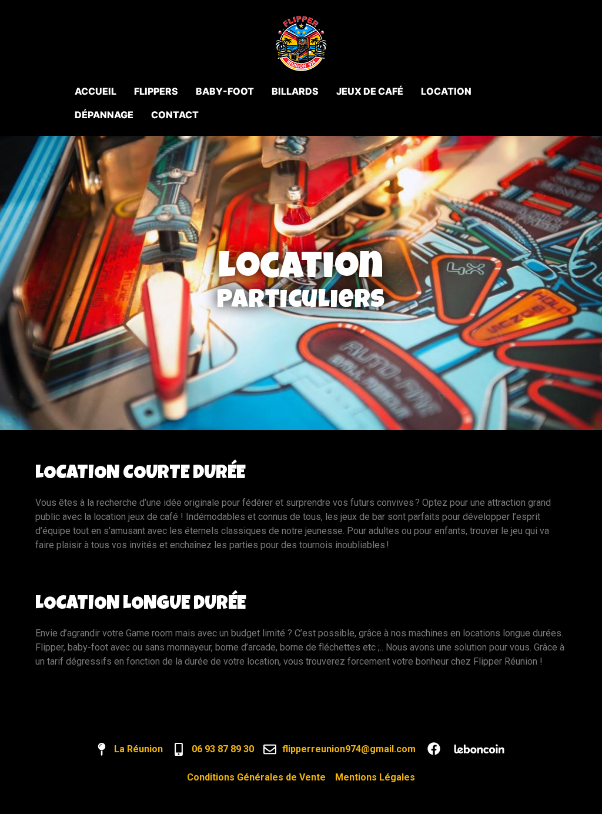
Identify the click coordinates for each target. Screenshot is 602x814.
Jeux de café (369, 91)
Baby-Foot (225, 91)
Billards (295, 91)
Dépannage (104, 115)
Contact (175, 115)
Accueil (95, 91)
